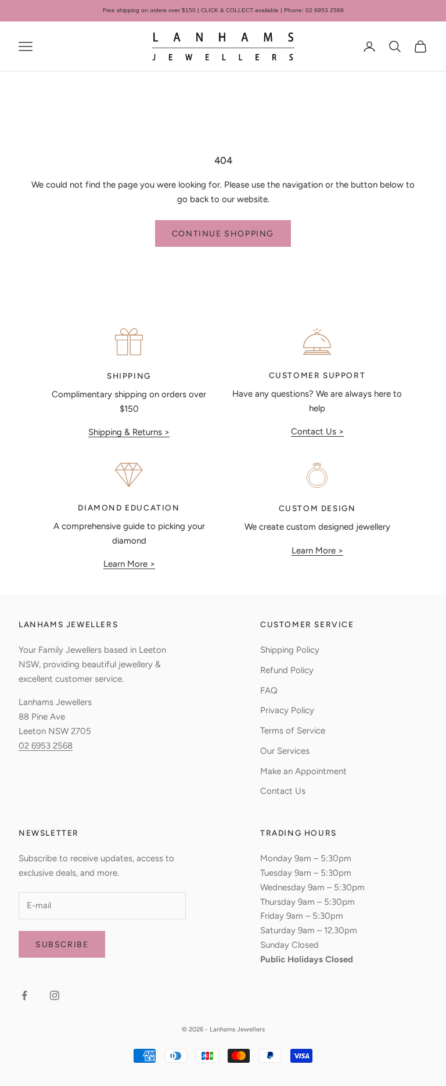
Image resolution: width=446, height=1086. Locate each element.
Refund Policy (287, 670)
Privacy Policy (287, 710)
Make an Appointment (303, 771)
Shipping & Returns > (129, 432)
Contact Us (282, 791)
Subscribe (61, 945)
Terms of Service (292, 730)
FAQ (269, 690)
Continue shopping (223, 234)
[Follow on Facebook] (24, 995)
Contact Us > (317, 431)
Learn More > (129, 564)
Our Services (285, 751)
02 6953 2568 (46, 745)
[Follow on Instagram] (54, 995)
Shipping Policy (289, 650)
